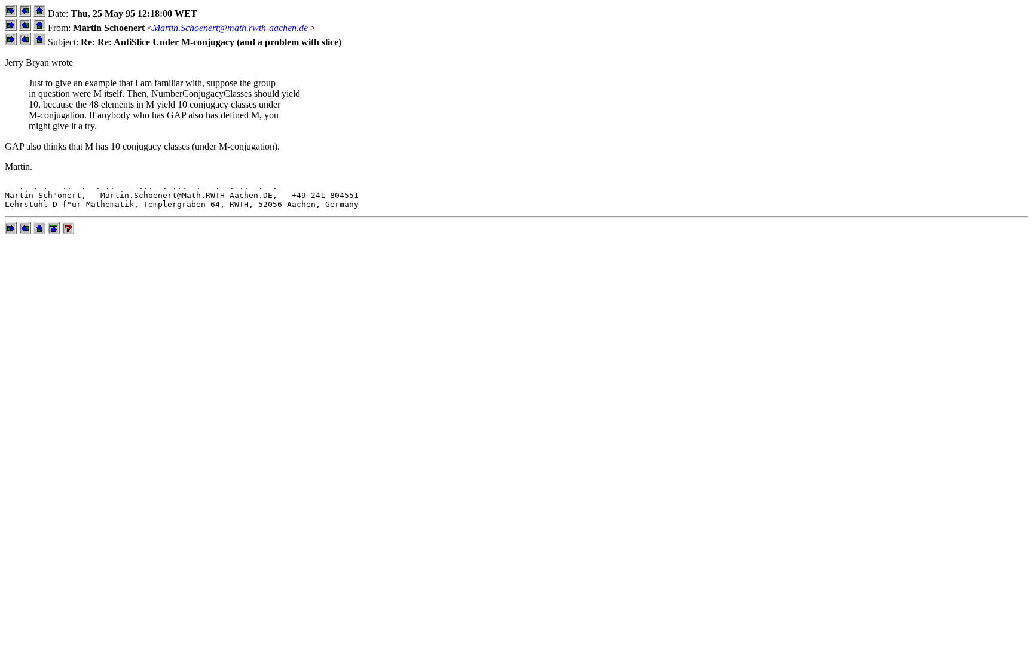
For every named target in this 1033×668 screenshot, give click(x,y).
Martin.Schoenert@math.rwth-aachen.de (230, 28)
